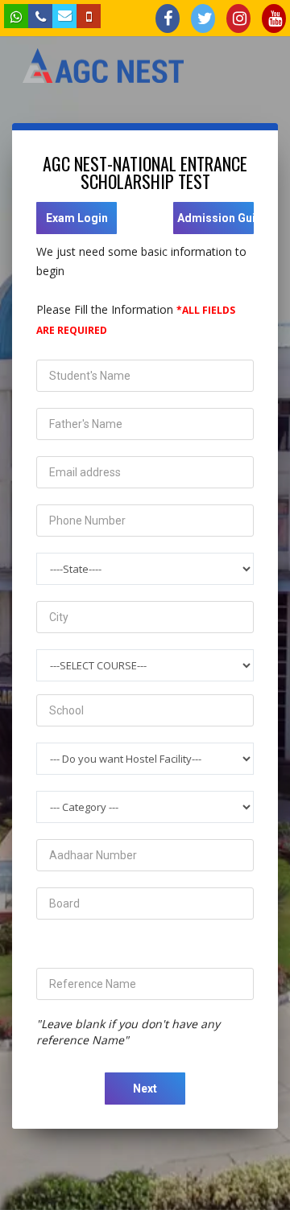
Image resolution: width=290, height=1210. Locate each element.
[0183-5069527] (89, 16)
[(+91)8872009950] (40, 16)
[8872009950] (16, 16)
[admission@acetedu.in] (64, 16)
